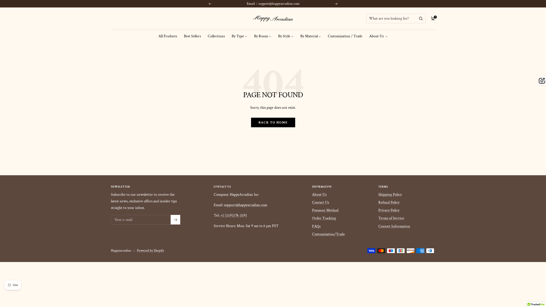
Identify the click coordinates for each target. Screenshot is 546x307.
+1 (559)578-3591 (233, 215)
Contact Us (320, 202)
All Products (167, 36)
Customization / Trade (345, 36)
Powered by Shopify (150, 250)
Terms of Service (391, 218)
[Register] (175, 219)
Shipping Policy (390, 194)
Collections (216, 36)
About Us (377, 36)
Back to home (273, 122)
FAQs (316, 226)
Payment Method (325, 210)
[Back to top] (528, 278)
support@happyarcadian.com (245, 205)
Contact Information (394, 226)
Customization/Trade (328, 234)
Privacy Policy (388, 210)
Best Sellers (192, 36)
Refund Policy (388, 202)
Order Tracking (324, 218)
